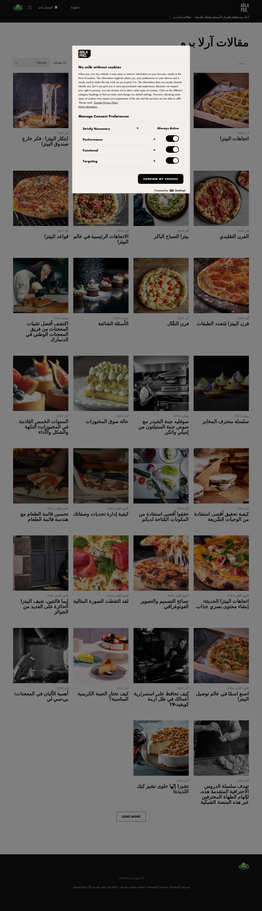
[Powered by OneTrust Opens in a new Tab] (169, 190)
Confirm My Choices (160, 179)
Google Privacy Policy (106, 102)
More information (87, 106)
